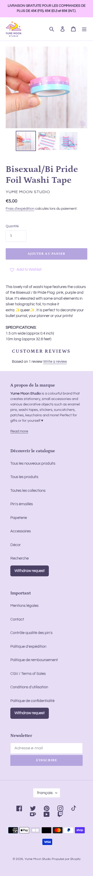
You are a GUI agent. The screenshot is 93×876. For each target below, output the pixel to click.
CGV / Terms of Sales (28, 674)
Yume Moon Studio (38, 859)
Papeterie (18, 518)
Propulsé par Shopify (66, 859)
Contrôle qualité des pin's (31, 633)
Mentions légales (24, 606)
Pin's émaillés (21, 504)
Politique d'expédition (28, 646)
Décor (15, 545)
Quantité (12, 226)
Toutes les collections (27, 491)
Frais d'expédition (20, 208)
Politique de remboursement (34, 660)
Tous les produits (24, 477)
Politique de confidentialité (32, 701)
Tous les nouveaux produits (32, 463)
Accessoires (20, 531)
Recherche (19, 558)
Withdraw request (29, 571)
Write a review (55, 362)
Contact (17, 619)
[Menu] (84, 29)
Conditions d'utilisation (29, 687)
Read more (19, 431)
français (45, 793)
